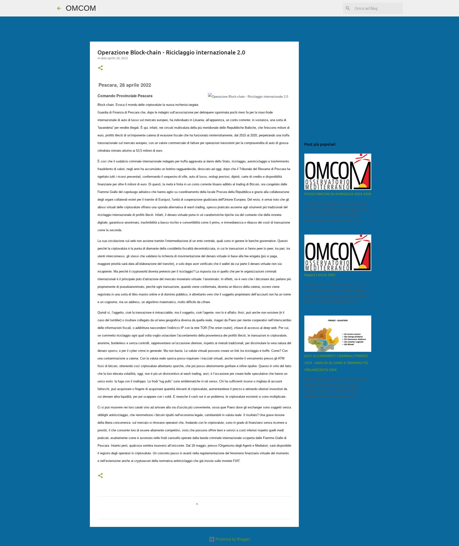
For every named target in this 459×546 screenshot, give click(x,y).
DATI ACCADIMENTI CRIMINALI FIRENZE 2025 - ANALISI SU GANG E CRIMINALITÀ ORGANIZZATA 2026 (336, 363)
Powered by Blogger (232, 539)
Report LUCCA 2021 (319, 275)
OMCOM (81, 8)
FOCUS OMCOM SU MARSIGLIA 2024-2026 (337, 194)
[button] (100, 68)
